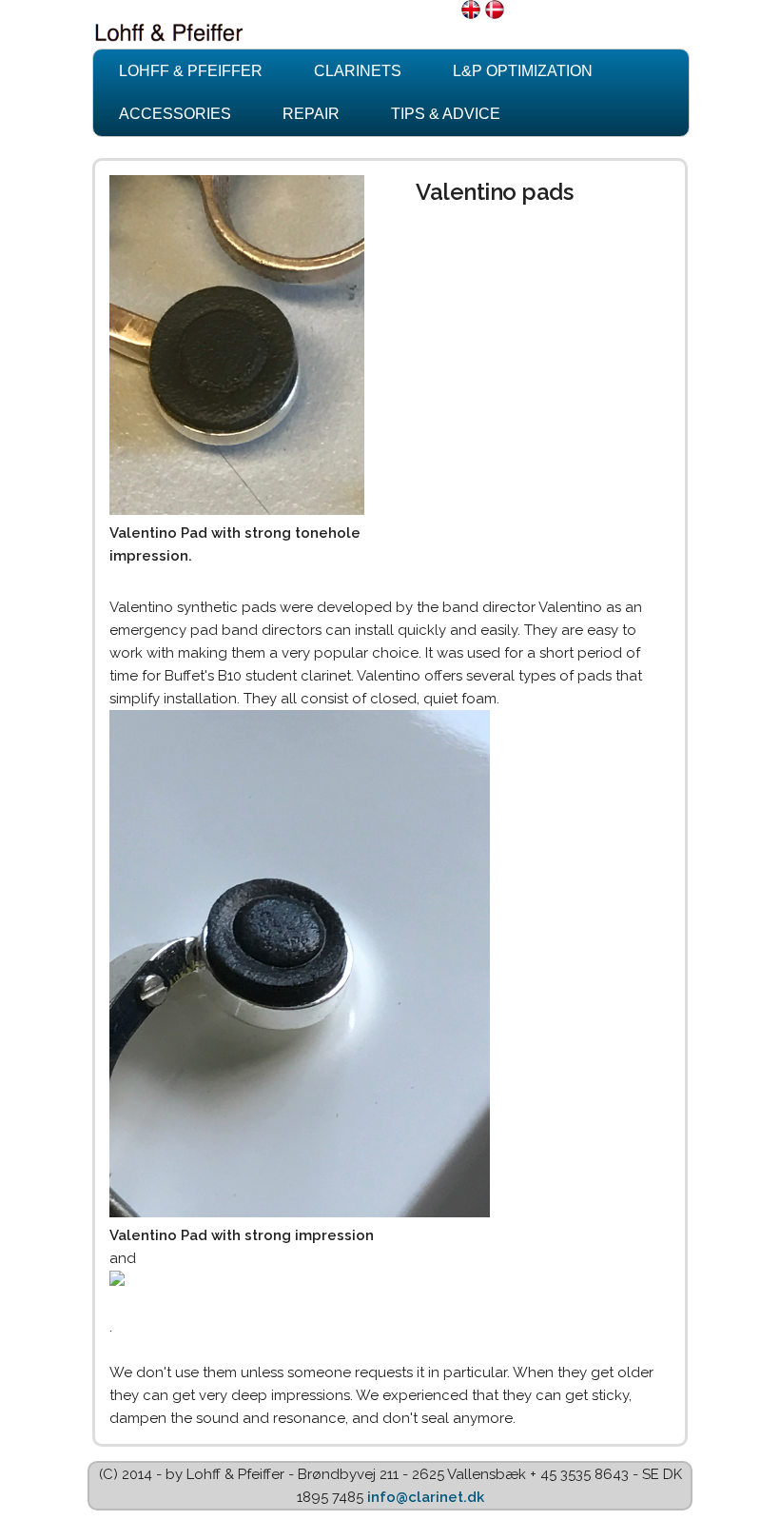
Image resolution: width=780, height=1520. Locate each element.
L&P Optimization (523, 71)
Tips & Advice (445, 114)
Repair (311, 114)
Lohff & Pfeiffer (191, 71)
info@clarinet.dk (425, 1497)
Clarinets (357, 71)
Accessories (175, 114)
